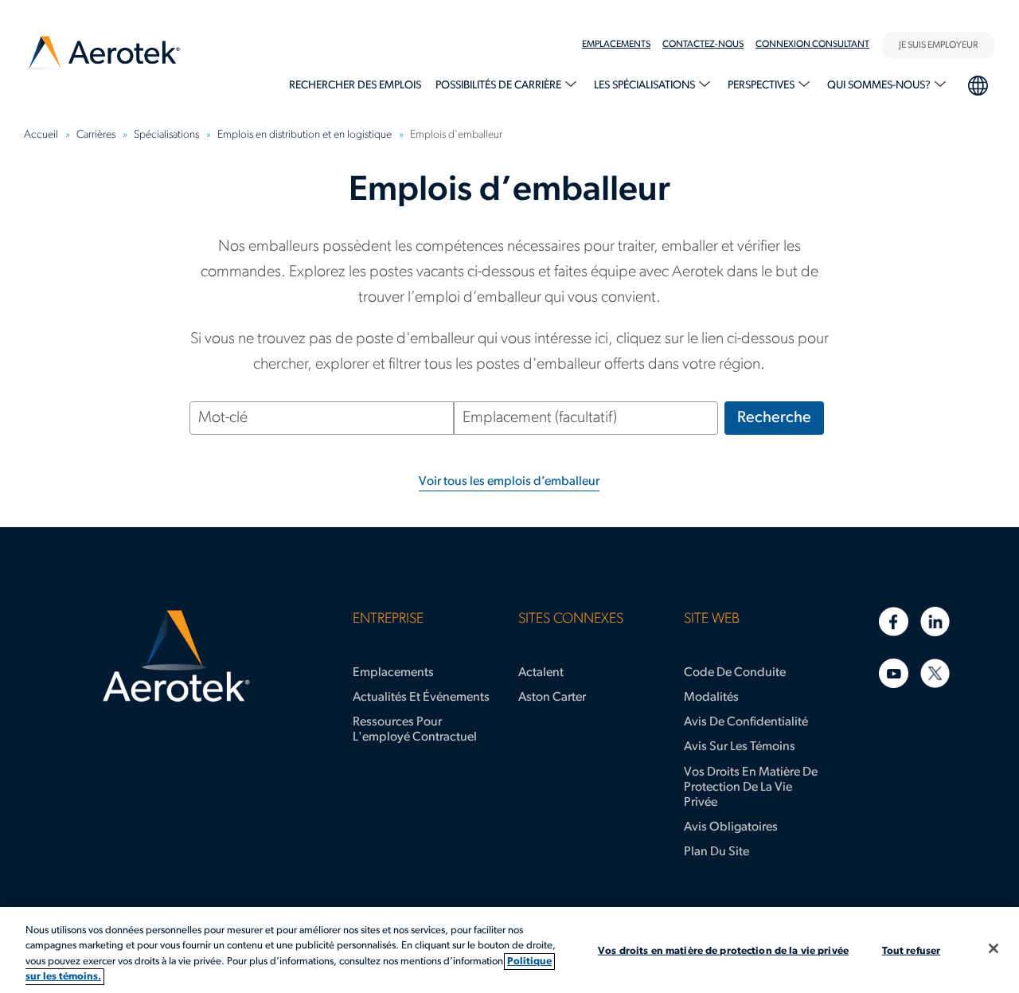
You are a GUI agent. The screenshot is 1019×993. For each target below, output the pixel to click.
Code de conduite (735, 673)
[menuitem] (622, 44)
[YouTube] (893, 673)
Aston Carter (552, 697)
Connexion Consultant (812, 44)
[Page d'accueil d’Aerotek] (176, 656)
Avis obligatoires (731, 827)
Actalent (541, 673)
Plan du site (716, 852)
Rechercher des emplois (355, 86)
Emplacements (616, 44)
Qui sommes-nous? (880, 86)
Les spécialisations (645, 86)
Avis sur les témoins (739, 747)
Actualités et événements (421, 697)
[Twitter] (935, 673)
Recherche (774, 418)
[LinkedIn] (935, 621)
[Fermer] (993, 948)
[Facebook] (893, 621)
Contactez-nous (703, 44)
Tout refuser (911, 951)
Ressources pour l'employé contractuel (415, 730)
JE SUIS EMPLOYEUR (938, 45)
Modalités (711, 697)
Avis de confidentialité (746, 722)
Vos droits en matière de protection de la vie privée (751, 787)
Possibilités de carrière (499, 86)
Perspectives (762, 86)
